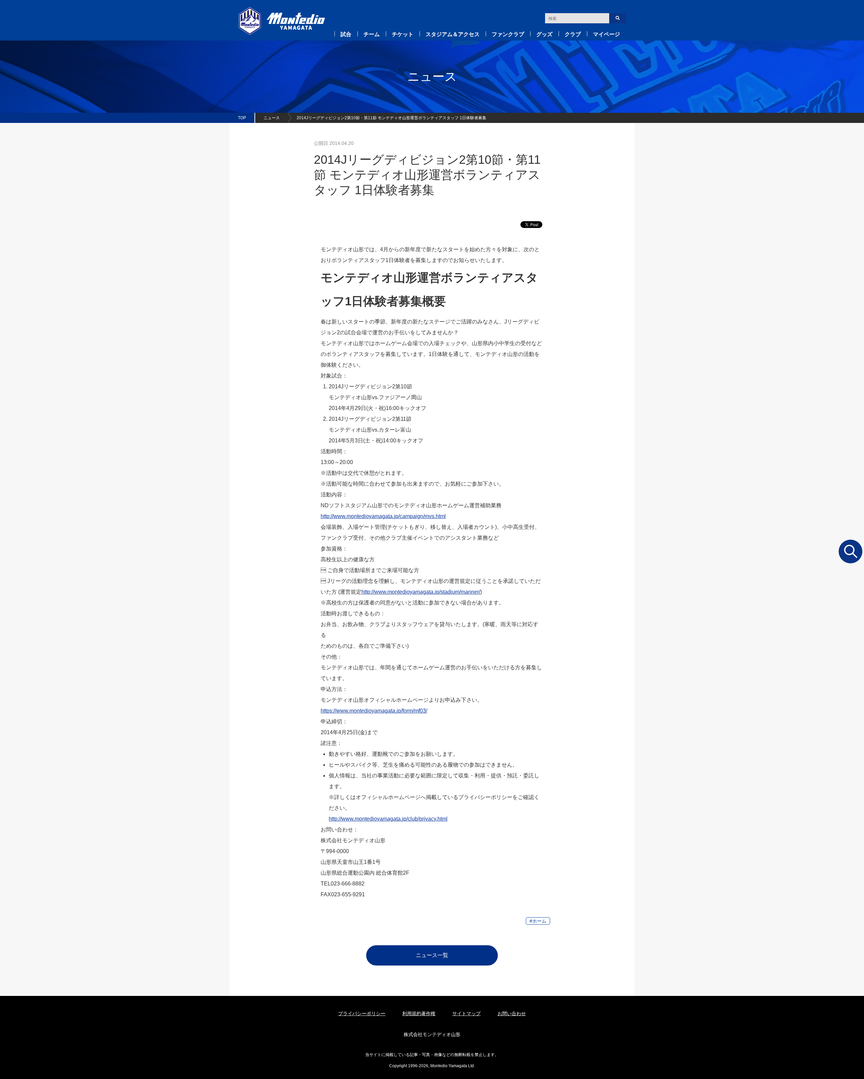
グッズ (544, 34)
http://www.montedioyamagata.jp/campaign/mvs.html (383, 516)
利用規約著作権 (418, 1013)
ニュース (272, 117)
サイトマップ (466, 1013)
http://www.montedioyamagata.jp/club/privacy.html (388, 819)
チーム (371, 34)
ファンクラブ (508, 34)
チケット (402, 34)
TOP (242, 117)
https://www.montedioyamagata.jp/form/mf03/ (374, 711)
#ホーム (538, 921)
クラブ (573, 34)
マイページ (606, 34)
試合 (346, 34)
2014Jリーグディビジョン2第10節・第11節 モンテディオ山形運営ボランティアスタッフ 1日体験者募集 (391, 117)
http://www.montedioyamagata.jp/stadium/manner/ (420, 592)
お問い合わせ (511, 1013)
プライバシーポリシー (361, 1013)
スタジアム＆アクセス (453, 34)
